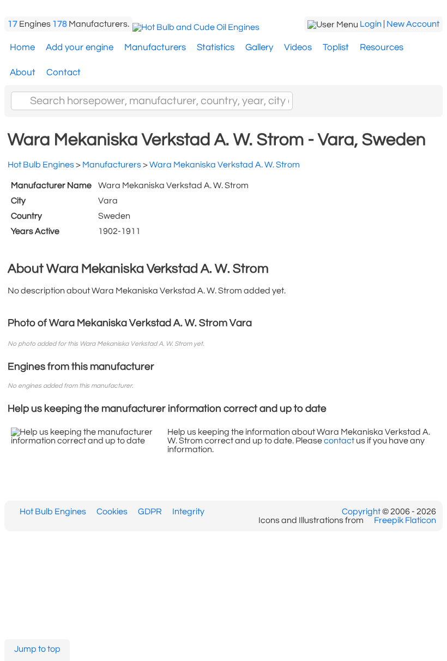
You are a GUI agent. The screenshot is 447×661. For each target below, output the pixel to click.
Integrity (188, 511)
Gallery (259, 47)
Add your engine (79, 47)
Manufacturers (155, 47)
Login (371, 24)
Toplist (336, 47)
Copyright (361, 511)
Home (22, 47)
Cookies (112, 511)
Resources (381, 47)
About (22, 72)
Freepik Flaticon (405, 520)
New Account (412, 24)
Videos (298, 47)
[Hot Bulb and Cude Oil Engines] (195, 27)
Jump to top (37, 649)
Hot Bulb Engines (53, 511)
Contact (63, 72)
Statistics (215, 47)
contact (339, 440)
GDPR (150, 511)
